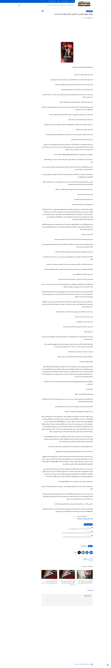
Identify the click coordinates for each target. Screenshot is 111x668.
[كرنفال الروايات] (84, 3)
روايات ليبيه (49, 5)
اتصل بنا (71, 1)
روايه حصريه (89, 11)
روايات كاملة (70, 5)
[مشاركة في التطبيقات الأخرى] (75, 552)
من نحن (58, 1)
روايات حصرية (64, 5)
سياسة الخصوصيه (65, 1)
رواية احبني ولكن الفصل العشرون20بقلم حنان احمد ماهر (49, 582)
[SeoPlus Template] (92, 664)
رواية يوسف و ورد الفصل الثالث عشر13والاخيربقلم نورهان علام (85, 582)
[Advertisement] (67, 33)
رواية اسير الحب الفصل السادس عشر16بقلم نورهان (80, 529)
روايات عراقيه (56, 5)
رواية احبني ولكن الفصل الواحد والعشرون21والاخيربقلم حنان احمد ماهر (68, 583)
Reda (88, 18)
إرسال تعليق (87, 595)
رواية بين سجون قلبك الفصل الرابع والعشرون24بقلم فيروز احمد (77, 537)
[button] (87, 552)
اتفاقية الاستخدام (52, 1)
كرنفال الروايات (77, 664)
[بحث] (19, 5)
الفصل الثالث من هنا (81, 516)
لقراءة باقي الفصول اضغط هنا (85, 518)
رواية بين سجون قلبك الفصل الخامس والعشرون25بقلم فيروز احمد (76, 533)
